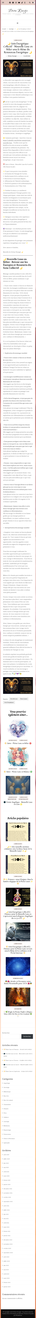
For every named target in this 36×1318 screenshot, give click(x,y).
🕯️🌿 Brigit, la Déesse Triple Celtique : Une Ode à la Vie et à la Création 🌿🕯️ (18, 1014)
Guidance (6, 1117)
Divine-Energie (12, 56)
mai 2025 (6, 1218)
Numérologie (18, 978)
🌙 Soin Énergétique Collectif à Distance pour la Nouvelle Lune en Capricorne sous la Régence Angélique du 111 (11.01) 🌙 (18, 915)
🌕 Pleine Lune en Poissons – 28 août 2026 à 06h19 (18, 1049)
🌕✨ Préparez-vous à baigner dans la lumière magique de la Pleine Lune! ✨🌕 (18, 881)
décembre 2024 (8, 1240)
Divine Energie (18, 11)
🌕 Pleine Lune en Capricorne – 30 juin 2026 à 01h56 (18, 1071)
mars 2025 (6, 1227)
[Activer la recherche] (29, 2)
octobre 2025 (7, 1197)
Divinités (18, 1009)
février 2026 (7, 1180)
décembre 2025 (8, 1188)
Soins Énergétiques (9, 702)
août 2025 (6, 1205)
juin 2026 (6, 1163)
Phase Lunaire (23, 698)
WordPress (19, 1315)
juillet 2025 (7, 1210)
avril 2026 (6, 1171)
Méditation (12, 799)
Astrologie (13, 740)
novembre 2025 (8, 1193)
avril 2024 (6, 1274)
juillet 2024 (7, 1261)
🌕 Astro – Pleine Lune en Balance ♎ (18, 772)
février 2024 (7, 1282)
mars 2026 (6, 1176)
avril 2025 (6, 1222)
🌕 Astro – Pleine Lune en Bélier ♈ (18, 743)
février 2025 (7, 1231)
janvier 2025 (7, 1235)
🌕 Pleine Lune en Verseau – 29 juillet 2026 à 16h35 (18, 1060)
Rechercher (6, 1033)
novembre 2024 (8, 1244)
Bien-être (6, 1096)
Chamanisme (7, 1104)
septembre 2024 (8, 1252)
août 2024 (6, 1257)
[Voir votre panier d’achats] (33, 2)
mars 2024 (6, 1278)
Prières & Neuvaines (9, 1138)
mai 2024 (6, 1269)
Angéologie (13, 797)
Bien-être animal (8, 1100)
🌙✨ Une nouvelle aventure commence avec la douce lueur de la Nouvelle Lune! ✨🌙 (18, 849)
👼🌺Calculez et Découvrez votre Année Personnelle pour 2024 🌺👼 (18, 982)
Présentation (7, 1134)
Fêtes (5, 1113)
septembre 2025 (8, 1201)
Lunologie (18, 40)
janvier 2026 (7, 1184)
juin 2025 (6, 1214)
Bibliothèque (7, 1091)
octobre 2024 (7, 1248)
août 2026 (6, 1154)
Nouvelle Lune (13, 698)
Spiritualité (23, 799)
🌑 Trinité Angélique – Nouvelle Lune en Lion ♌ (18, 803)
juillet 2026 (7, 1159)
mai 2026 (6, 1167)
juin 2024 (6, 1265)
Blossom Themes (23, 1313)
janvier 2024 (7, 1286)
